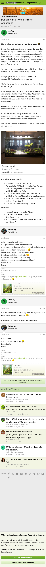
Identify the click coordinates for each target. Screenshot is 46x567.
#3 (44, 309)
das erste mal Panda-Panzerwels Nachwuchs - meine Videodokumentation (25, 408)
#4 (44, 335)
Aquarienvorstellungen (21, 465)
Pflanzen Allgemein (16, 452)
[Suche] (44, 2)
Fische (13, 412)
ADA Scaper (10, 440)
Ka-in (7, 452)
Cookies (26, 540)
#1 (44, 40)
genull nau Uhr (21, 277)
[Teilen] (40, 40)
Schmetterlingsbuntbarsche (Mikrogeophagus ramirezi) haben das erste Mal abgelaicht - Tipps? (24, 434)
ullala (8, 412)
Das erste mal (8, 166)
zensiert (8, 399)
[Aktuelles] (40, 2)
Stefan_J (6, 26)
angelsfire (9, 465)
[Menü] (2, 2)
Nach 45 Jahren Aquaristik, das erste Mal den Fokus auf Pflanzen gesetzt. (25, 420)
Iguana (8, 424)
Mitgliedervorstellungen (20, 399)
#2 (44, 238)
